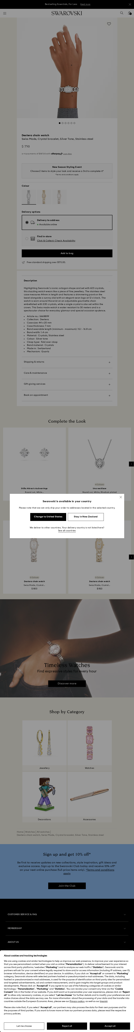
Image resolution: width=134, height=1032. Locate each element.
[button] (121, 497)
